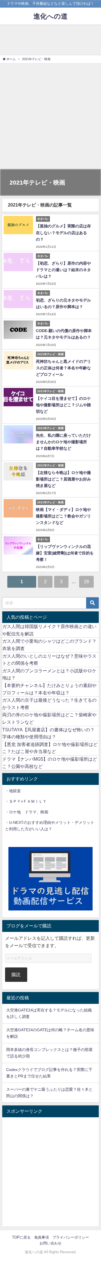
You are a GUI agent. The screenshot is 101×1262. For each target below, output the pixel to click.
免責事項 (41, 1237)
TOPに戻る (21, 1237)
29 (86, 581)
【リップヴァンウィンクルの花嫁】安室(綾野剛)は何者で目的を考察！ (65, 553)
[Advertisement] (50, 117)
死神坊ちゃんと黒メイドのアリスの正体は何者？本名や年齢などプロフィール (63, 367)
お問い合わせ (50, 1243)
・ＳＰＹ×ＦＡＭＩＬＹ (26, 801)
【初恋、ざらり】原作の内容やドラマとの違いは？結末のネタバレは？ (63, 269)
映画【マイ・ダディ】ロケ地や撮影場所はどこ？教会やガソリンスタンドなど (63, 516)
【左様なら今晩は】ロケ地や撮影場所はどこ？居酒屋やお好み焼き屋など (63, 479)
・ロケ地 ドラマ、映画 (26, 812)
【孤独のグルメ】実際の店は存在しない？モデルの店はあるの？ (63, 232)
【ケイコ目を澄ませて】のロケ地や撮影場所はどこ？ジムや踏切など (63, 404)
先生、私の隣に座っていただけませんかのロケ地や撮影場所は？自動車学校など (63, 441)
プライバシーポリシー (70, 1237)
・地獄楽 (13, 791)
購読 (16, 974)
